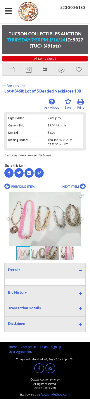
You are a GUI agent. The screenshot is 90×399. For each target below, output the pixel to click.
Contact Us (28, 347)
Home (13, 347)
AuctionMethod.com (55, 394)
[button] (81, 195)
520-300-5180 (72, 7)
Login (44, 347)
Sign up (56, 347)
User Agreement (20, 351)
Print (80, 107)
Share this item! (15, 165)
